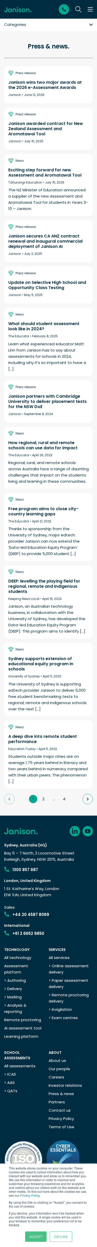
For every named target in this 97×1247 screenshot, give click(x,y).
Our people (59, 1068)
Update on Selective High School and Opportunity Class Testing (47, 285)
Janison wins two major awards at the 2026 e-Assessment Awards (45, 85)
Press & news (61, 1093)
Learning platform (21, 1036)
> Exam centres (63, 1017)
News (20, 160)
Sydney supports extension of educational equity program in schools (40, 664)
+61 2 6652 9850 (28, 933)
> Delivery (13, 988)
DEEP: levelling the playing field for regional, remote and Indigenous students (44, 586)
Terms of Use (61, 1127)
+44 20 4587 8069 (30, 914)
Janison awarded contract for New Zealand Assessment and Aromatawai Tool (45, 129)
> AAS (9, 1082)
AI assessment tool (22, 1028)
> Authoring (15, 980)
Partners (57, 1102)
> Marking (13, 997)
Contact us (60, 1110)
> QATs (10, 1091)
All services (59, 957)
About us (57, 1060)
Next (88, 799)
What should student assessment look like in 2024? (43, 326)
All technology (17, 957)
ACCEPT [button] (35, 1236)
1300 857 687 (25, 869)
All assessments (19, 1066)
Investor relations (65, 1085)
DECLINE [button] (61, 1236)
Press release (26, 73)
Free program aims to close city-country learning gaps (43, 511)
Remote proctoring (22, 1019)
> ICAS (10, 1074)
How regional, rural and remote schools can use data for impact (43, 445)
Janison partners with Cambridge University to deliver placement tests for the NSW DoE (47, 401)
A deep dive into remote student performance (42, 739)
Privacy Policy (30, 1195)
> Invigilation (60, 1009)
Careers (56, 1077)
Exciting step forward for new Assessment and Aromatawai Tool (44, 172)
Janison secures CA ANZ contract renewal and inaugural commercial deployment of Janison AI (45, 241)
